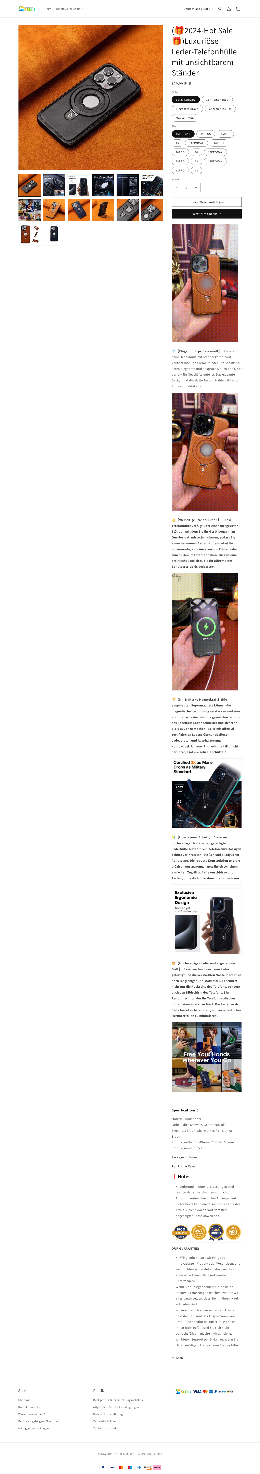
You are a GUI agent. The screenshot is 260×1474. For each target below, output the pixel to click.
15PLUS (206, 134)
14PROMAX (196, 143)
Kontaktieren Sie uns (32, 1407)
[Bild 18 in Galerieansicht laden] (54, 234)
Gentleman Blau (217, 100)
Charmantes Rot (220, 109)
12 (196, 170)
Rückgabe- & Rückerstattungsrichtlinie (118, 1400)
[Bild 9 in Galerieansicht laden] (78, 210)
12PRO (180, 170)
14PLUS (219, 143)
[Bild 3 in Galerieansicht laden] (78, 185)
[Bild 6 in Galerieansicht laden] (152, 185)
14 (196, 152)
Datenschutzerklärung (108, 1414)
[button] (70, 8)
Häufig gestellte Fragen (33, 1428)
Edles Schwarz (186, 100)
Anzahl (175, 179)
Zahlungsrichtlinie (105, 1428)
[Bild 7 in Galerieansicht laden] (29, 210)
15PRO (225, 134)
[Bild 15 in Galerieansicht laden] (127, 210)
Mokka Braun (185, 118)
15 (177, 143)
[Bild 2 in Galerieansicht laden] (54, 185)
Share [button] (180, 1358)
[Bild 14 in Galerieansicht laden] (103, 210)
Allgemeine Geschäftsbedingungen (116, 1407)
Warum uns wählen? (31, 1414)
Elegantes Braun (187, 109)
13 (196, 161)
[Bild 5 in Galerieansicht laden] (127, 185)
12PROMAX (215, 161)
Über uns (24, 1400)
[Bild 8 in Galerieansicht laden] (54, 210)
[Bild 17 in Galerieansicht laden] (29, 234)
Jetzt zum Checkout (207, 214)
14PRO (180, 152)
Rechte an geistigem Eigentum (38, 1421)
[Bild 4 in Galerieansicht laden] (103, 185)
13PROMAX (215, 152)
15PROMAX (183, 134)
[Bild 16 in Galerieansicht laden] (152, 210)
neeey (109, 1453)
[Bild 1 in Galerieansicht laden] (29, 185)
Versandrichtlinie (104, 1421)
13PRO (180, 161)
